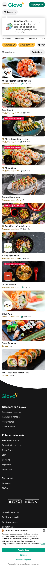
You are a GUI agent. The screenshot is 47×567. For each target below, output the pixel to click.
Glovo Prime (7, 450)
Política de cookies (10, 522)
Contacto (6, 460)
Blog (4, 455)
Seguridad (6, 464)
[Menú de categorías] (4, 4)
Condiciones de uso (10, 512)
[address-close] (39, 22)
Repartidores (8, 422)
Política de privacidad (11, 517)
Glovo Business (8, 426)
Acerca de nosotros (10, 440)
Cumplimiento (8, 527)
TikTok (5, 488)
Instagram (6, 483)
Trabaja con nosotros (11, 412)
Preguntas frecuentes (11, 445)
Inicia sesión (7, 469)
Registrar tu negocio (11, 417)
